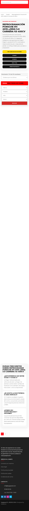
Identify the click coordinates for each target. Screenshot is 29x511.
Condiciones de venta (7, 476)
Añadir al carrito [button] (18, 117)
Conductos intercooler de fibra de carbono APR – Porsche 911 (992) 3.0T (18, 312)
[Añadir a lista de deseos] (3, 118)
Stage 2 (14, 59)
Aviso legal (4, 466)
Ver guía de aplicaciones (14, 51)
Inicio (2, 14)
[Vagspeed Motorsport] (14, 10)
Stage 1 (14, 55)
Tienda (8, 14)
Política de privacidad (7, 470)
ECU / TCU (14, 62)
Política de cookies (6, 473)
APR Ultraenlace (15, 348)
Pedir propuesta (14, 66)
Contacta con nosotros (7, 463)
